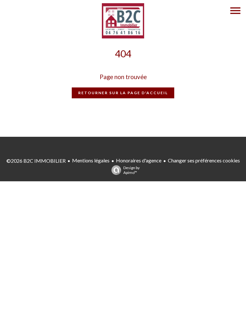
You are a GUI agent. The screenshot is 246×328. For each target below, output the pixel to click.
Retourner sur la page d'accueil (123, 92)
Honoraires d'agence (138, 160)
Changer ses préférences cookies (204, 160)
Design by (131, 170)
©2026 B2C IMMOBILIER (36, 161)
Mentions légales (91, 160)
